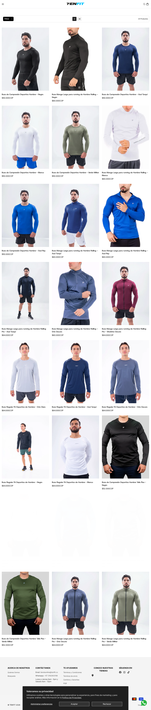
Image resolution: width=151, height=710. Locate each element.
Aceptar (74, 704)
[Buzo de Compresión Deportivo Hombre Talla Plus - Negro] (125, 447)
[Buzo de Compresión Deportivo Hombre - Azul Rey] (25, 215)
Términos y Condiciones (72, 672)
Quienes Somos (14, 672)
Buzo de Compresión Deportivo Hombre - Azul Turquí (124, 94)
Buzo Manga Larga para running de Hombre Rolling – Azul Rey (125, 252)
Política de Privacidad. (72, 697)
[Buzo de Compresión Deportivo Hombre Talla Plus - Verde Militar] (25, 603)
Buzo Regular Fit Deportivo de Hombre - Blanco (72, 482)
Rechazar (107, 704)
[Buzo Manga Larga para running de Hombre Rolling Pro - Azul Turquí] (25, 293)
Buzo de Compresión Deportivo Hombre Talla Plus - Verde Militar (24, 640)
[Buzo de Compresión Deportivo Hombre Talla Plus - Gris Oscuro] (125, 525)
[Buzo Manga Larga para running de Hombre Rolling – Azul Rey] (125, 215)
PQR (65, 683)
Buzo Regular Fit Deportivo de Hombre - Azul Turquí (74, 407)
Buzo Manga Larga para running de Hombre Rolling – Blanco (125, 174)
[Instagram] (124, 672)
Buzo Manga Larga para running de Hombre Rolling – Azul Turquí (75, 252)
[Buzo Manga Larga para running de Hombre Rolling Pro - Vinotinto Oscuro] (125, 293)
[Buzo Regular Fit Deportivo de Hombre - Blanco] (75, 447)
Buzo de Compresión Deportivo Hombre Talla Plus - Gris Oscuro (124, 561)
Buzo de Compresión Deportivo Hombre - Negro (22, 94)
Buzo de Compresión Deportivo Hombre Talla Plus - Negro (124, 483)
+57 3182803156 (51, 676)
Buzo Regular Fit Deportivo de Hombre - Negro (22, 482)
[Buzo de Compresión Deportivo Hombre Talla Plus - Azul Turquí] (75, 525)
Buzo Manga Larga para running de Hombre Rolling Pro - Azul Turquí (24, 330)
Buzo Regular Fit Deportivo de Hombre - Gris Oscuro (124, 407)
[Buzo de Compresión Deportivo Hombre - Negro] (25, 59)
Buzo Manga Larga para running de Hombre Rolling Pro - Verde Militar (124, 640)
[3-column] (74, 19)
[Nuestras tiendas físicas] (103, 675)
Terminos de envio (70, 676)
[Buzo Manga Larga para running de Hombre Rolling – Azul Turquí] (75, 215)
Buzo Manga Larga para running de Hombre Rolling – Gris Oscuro (75, 330)
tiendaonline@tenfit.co (49, 672)
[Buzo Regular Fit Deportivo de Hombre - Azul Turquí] (75, 371)
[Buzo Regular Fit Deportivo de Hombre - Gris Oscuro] (125, 371)
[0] (147, 4)
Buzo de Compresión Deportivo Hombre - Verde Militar (75, 172)
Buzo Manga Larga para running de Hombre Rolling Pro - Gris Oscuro (74, 640)
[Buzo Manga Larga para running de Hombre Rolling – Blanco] (125, 137)
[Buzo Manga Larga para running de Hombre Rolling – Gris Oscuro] (75, 293)
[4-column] (80, 19)
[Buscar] (144, 4)
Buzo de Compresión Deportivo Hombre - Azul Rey (23, 250)
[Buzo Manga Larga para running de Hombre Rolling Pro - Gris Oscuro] (75, 603)
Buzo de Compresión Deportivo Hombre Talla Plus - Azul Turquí (74, 561)
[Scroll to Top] (146, 697)
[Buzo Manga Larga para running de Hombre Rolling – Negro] (75, 59)
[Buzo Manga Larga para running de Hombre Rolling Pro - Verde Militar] (125, 603)
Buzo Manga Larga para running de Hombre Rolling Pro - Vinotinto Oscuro (124, 330)
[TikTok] (128, 672)
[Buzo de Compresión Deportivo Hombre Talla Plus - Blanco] (25, 525)
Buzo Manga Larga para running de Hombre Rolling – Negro (75, 95)
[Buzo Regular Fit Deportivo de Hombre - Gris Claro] (25, 371)
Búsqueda (11, 676)
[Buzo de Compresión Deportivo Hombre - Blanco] (25, 137)
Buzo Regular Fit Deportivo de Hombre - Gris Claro (23, 407)
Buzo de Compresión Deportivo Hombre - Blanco (23, 172)
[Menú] (3, 4)
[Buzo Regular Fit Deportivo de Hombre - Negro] (25, 447)
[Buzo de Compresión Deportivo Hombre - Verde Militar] (75, 137)
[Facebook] (120, 672)
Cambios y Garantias (71, 680)
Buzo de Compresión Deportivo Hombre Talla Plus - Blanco (24, 561)
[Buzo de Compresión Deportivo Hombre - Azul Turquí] (125, 59)
